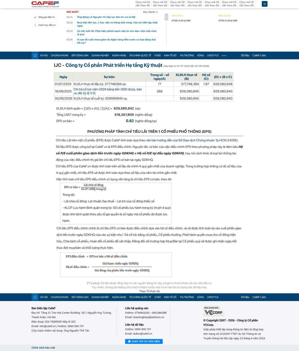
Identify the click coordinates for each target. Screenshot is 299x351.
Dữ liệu (245, 55)
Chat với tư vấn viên (146, 341)
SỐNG (200, 55)
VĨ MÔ (157, 55)
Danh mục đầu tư (47, 25)
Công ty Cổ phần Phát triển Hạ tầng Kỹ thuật (113, 65)
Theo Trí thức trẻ (149, 291)
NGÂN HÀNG (119, 55)
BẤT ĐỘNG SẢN (80, 55)
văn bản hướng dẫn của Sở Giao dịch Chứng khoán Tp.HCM (186, 140)
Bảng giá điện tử (46, 17)
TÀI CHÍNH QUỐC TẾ (140, 55)
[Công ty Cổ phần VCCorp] (235, 311)
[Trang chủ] (35, 55)
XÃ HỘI (44, 55)
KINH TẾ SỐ (170, 55)
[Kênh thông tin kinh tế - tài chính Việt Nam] (45, 4)
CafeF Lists (259, 55)
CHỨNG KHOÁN (59, 55)
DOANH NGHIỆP (100, 55)
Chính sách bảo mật (43, 347)
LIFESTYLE (212, 55)
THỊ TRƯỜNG (187, 55)
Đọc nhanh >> (150, 12)
